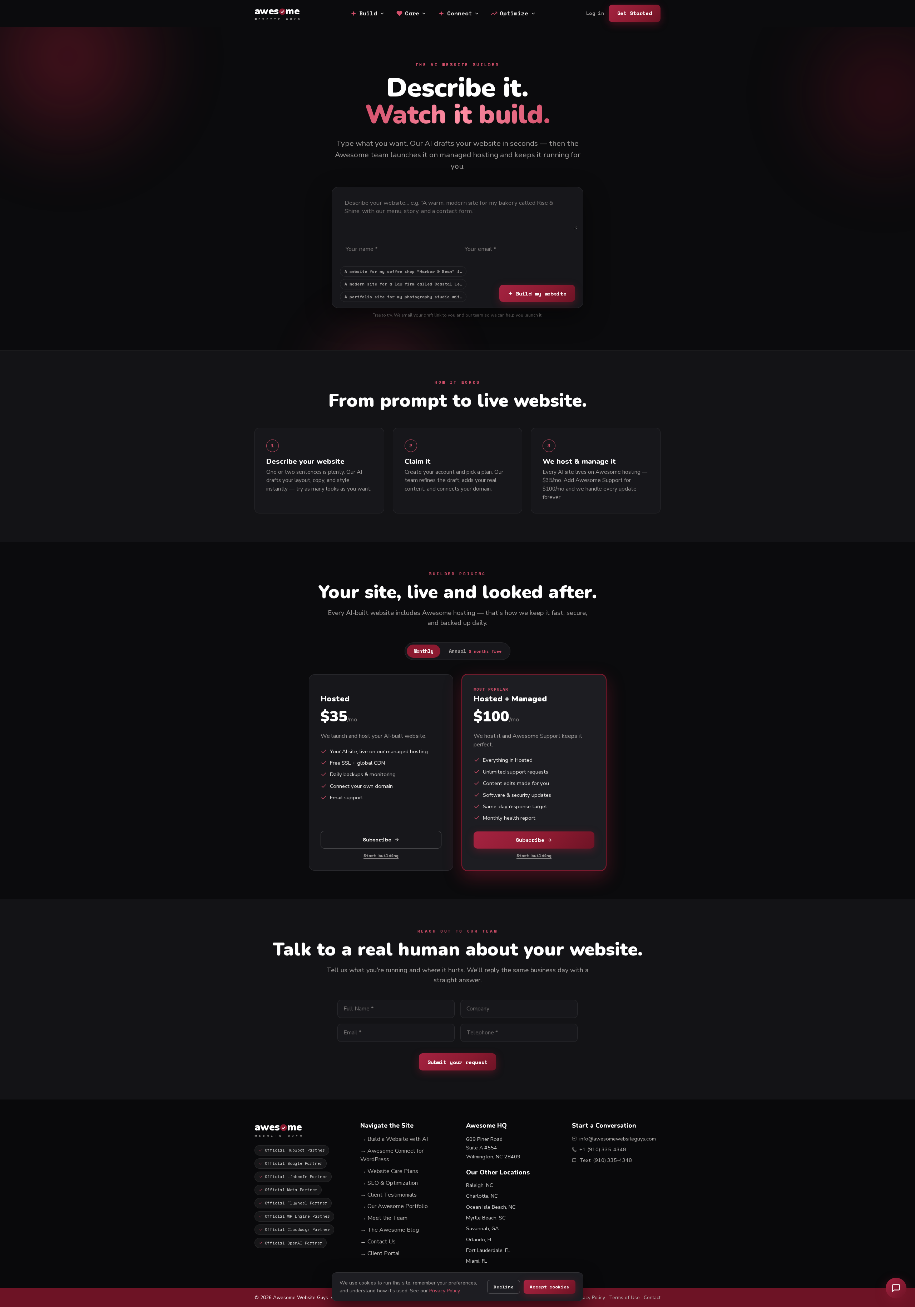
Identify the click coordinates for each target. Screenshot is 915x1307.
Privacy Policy (590, 1297)
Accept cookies (549, 1286)
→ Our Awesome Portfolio (394, 1206)
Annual (475, 651)
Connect (459, 13)
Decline (503, 1286)
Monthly (424, 651)
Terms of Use (624, 1297)
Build (368, 13)
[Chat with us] (896, 1288)
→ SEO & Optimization (389, 1183)
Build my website (541, 293)
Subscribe (377, 839)
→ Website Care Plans (389, 1171)
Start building (381, 856)
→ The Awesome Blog (389, 1230)
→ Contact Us (378, 1242)
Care (412, 13)
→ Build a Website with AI (394, 1139)
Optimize (514, 13)
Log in (595, 13)
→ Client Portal (380, 1253)
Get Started (634, 13)
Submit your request (457, 1062)
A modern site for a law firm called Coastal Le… (403, 284)
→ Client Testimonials (388, 1195)
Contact (652, 1297)
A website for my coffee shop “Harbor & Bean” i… (403, 271)
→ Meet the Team (383, 1218)
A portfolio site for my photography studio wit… (403, 297)
